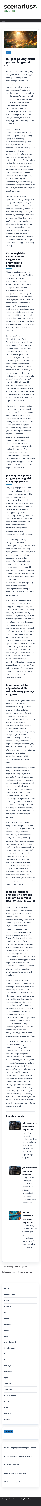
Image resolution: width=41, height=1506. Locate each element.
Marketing (8, 1324)
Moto (8, 52)
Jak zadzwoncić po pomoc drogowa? (29, 1171)
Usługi (6, 1407)
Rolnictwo (8, 1372)
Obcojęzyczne (9, 1348)
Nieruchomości (10, 1342)
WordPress (6, 1502)
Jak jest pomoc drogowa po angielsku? (29, 1126)
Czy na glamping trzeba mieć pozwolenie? (20, 1448)
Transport (8, 1384)
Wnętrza (7, 1413)
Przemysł (7, 1366)
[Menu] (3, 20)
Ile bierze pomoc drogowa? (15, 1266)
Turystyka (8, 1389)
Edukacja (7, 1306)
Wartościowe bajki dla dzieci (15, 1473)
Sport (6, 1378)
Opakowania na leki (11, 1465)
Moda (6, 1330)
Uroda (6, 1401)
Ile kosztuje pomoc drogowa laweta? (17, 1272)
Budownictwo (9, 1295)
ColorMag (27, 1499)
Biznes (6, 1289)
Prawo (6, 1360)
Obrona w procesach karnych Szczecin (18, 1456)
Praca (6, 1354)
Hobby (6, 1312)
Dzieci (6, 1300)
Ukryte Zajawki (10, 1395)
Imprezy (7, 1318)
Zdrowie (7, 1419)
